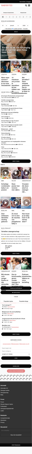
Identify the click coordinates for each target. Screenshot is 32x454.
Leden (2, 411)
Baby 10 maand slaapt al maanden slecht (11, 125)
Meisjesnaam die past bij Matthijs (9, 112)
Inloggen (28, 1)
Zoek (16, 358)
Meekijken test (5, 104)
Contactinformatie (5, 418)
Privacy (2, 422)
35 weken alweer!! (6, 137)
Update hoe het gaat (6, 155)
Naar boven (16, 292)
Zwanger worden (5, 390)
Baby (2, 395)
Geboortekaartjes (5, 133)
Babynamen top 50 (24, 344)
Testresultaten (11, 306)
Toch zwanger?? (5, 116)
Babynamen (11, 313)
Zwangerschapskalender (7, 408)
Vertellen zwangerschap (7, 100)
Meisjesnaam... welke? (7, 129)
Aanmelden (23, 1)
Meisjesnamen (15, 344)
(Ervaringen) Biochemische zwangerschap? (12, 95)
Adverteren (3, 420)
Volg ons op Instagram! (16, 371)
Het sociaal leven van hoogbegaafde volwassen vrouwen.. (13, 142)
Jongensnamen (7, 344)
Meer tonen (16, 161)
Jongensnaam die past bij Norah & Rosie (11, 108)
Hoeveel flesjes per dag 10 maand (10, 120)
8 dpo (2, 147)
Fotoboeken (4, 406)
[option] (16, 17)
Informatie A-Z (4, 388)
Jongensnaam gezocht (7, 151)
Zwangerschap (4, 392)
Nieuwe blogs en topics (7, 404)
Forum (2, 402)
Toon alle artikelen (16, 288)
